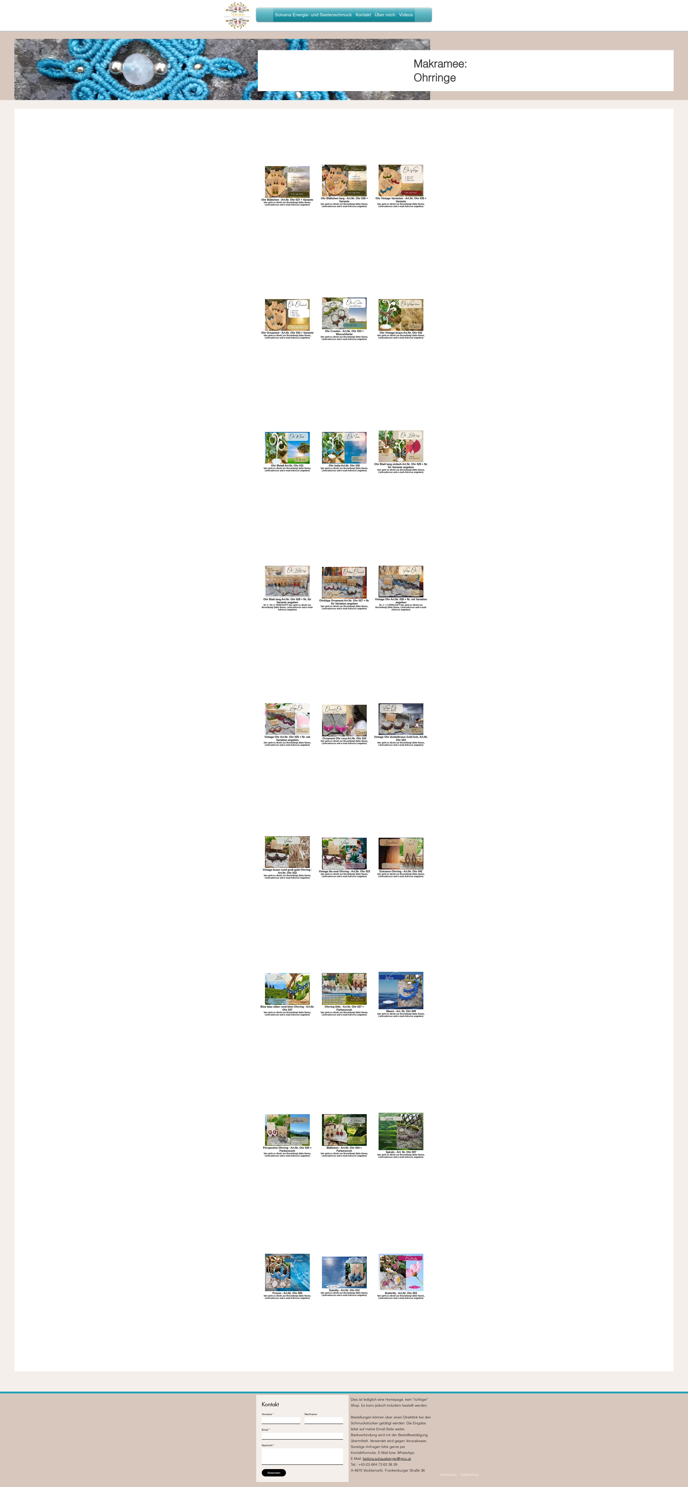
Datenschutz (470, 1475)
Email (266, 1429)
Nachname (311, 1414)
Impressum (448, 1475)
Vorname (268, 1414)
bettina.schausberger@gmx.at (387, 1458)
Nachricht (268, 1445)
